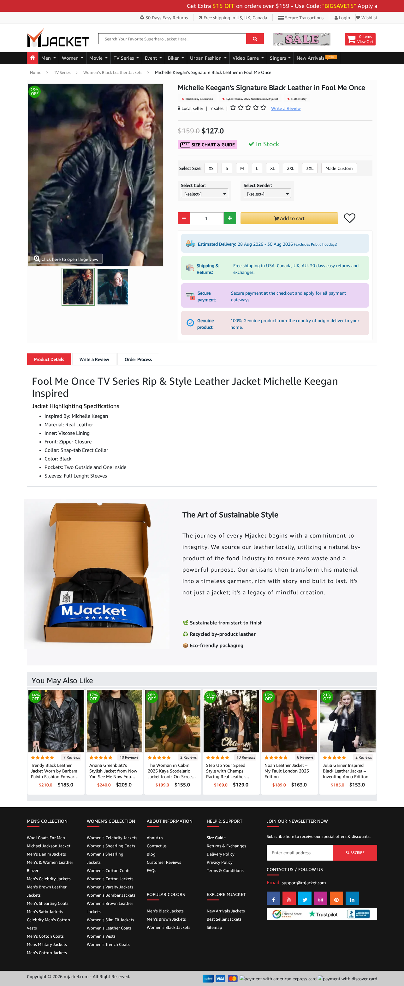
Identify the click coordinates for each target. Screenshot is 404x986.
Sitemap (214, 927)
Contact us (157, 845)
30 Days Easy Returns (166, 17)
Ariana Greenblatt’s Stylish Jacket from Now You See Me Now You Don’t (113, 773)
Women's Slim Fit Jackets (110, 919)
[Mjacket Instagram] (320, 898)
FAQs (151, 870)
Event (151, 58)
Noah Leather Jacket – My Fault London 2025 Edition (286, 770)
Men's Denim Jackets (46, 854)
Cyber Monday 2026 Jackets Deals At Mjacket (252, 98)
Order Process (138, 359)
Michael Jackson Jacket (48, 845)
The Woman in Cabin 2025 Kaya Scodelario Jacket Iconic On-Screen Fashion (171, 773)
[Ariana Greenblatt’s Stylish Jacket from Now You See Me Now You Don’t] (114, 720)
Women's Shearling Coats (111, 845)
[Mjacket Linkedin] (352, 898)
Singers (278, 58)
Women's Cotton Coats (108, 870)
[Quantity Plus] (230, 218)
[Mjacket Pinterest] (336, 898)
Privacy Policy (220, 862)
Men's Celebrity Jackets (49, 878)
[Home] (32, 58)
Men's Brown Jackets (166, 919)
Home (35, 72)
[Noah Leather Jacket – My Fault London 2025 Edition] (289, 720)
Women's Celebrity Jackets (112, 837)
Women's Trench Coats (108, 944)
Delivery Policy (221, 854)
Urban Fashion (206, 58)
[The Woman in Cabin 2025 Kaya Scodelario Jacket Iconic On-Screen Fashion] (173, 720)
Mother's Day (298, 98)
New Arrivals (315, 58)
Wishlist (368, 17)
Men (46, 58)
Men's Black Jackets (165, 910)
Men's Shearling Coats (47, 903)
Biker (174, 58)
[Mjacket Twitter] (305, 898)
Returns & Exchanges (226, 845)
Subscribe (355, 852)
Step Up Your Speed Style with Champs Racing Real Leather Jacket (225, 773)
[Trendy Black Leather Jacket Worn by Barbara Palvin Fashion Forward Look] (56, 720)
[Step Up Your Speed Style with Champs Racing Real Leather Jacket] (231, 720)
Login (344, 17)
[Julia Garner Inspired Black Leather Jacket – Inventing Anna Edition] (348, 720)
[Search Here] (255, 38)
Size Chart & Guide (212, 144)
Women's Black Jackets (168, 927)
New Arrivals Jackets (226, 910)
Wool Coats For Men (46, 837)
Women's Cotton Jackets (110, 878)
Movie (96, 58)
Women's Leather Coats (109, 927)
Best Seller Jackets (224, 919)
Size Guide (216, 837)
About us (155, 837)
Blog (151, 854)
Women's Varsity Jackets (110, 886)
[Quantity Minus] (184, 218)
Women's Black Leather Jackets (112, 72)
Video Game (246, 58)
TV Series (124, 58)
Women (71, 58)
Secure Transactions (304, 17)
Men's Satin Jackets (45, 911)
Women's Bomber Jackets (111, 895)
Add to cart (292, 218)
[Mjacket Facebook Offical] (273, 898)
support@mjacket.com (304, 882)
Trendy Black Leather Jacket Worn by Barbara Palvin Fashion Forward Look (54, 773)
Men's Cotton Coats (45, 936)
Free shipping (234, 17)
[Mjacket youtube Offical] (289, 898)
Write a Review (94, 359)
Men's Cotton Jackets (47, 952)
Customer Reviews (164, 862)
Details (49, 359)
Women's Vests (101, 936)
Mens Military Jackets (47, 944)
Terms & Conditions (225, 870)
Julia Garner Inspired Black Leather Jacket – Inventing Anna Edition (345, 770)
